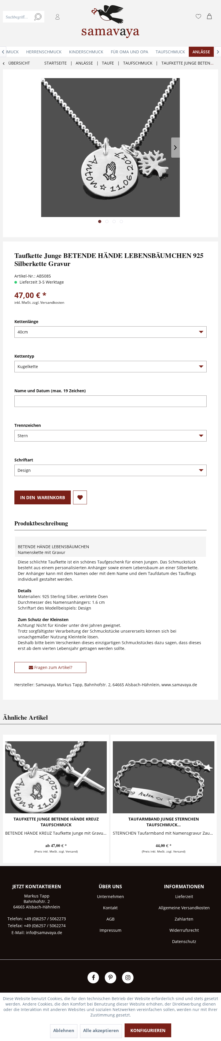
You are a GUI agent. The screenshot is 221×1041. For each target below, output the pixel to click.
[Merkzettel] (198, 16)
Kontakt (110, 907)
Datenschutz (184, 941)
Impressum (110, 930)
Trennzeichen (27, 425)
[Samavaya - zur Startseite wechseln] (110, 23)
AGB (110, 919)
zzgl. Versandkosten (48, 302)
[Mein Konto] (57, 16)
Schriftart (23, 460)
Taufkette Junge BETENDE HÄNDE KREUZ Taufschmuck (56, 821)
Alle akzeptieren (101, 1030)
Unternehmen (110, 896)
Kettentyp (24, 356)
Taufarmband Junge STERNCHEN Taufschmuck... (163, 821)
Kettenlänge (26, 321)
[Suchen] (37, 16)
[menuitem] (35, 23)
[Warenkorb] (210, 16)
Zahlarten (184, 919)
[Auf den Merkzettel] (80, 497)
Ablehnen (63, 1030)
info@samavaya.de (44, 932)
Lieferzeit (184, 896)
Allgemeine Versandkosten (184, 907)
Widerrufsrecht (184, 930)
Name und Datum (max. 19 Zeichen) (50, 390)
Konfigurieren (147, 1030)
